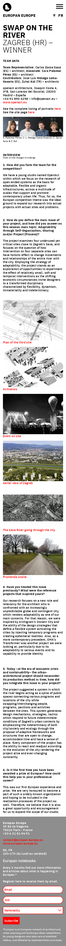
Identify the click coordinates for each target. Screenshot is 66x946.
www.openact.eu (15, 102)
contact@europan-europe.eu (23, 840)
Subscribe (11, 920)
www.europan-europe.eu (20, 843)
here (57, 108)
